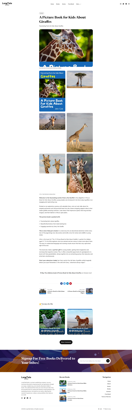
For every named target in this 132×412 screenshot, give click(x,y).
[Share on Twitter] (64, 283)
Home (52, 4)
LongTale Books (30, 409)
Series (64, 4)
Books (58, 4)
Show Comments (66, 342)
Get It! (108, 361)
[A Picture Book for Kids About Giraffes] (52, 91)
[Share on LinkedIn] (67, 283)
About (109, 383)
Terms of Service (106, 396)
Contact (108, 391)
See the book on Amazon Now (49, 194)
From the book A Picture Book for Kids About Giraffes (50, 68)
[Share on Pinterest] (70, 283)
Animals (41, 13)
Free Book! (71, 4)
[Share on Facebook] (61, 283)
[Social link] (121, 4)
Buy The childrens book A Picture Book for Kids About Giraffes (61, 273)
